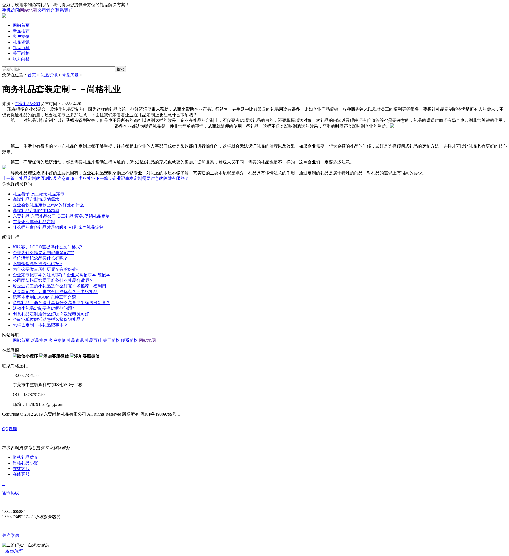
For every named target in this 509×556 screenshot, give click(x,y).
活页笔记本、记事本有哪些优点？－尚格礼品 (55, 291)
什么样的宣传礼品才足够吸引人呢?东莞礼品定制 (58, 227)
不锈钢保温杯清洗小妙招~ (37, 263)
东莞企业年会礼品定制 (34, 221)
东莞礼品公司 (27, 103)
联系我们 (63, 10)
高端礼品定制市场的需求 (36, 199)
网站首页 (21, 25)
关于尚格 (21, 53)
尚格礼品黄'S (25, 457)
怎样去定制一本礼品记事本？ (40, 325)
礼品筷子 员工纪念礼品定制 (39, 194)
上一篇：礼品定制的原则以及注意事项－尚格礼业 (48, 178)
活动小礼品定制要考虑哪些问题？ (44, 308)
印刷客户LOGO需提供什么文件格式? (47, 247)
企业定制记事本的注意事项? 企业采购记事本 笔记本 (61, 275)
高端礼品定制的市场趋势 (36, 210)
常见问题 (70, 75)
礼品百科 (21, 47)
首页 (32, 75)
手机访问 (10, 10)
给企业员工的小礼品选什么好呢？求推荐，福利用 (59, 286)
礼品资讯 (21, 42)
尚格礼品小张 (25, 463)
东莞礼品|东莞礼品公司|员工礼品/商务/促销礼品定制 (61, 216)
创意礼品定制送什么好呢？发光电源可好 (51, 314)
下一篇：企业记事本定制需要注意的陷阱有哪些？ (142, 178)
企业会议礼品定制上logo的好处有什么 (48, 205)
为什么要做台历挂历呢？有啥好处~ (46, 269)
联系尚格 (21, 59)
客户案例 (21, 36)
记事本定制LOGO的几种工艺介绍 (44, 297)
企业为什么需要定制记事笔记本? (43, 252)
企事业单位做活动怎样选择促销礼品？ (49, 319)
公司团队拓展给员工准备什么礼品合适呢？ (53, 280)
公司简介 (46, 10)
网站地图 (28, 10)
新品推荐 (21, 31)
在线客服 (21, 468)
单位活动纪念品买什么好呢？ (40, 258)
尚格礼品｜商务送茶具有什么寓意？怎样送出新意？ (61, 302)
